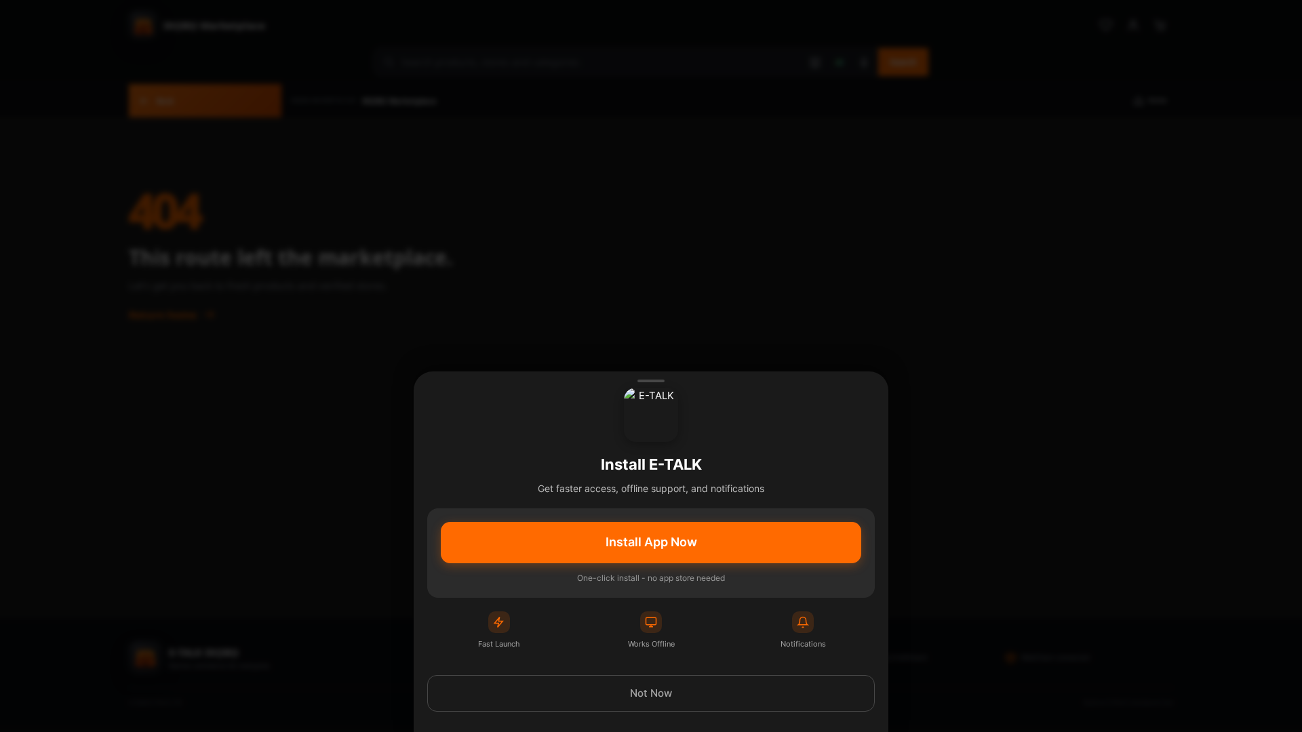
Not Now (651, 693)
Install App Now (651, 542)
